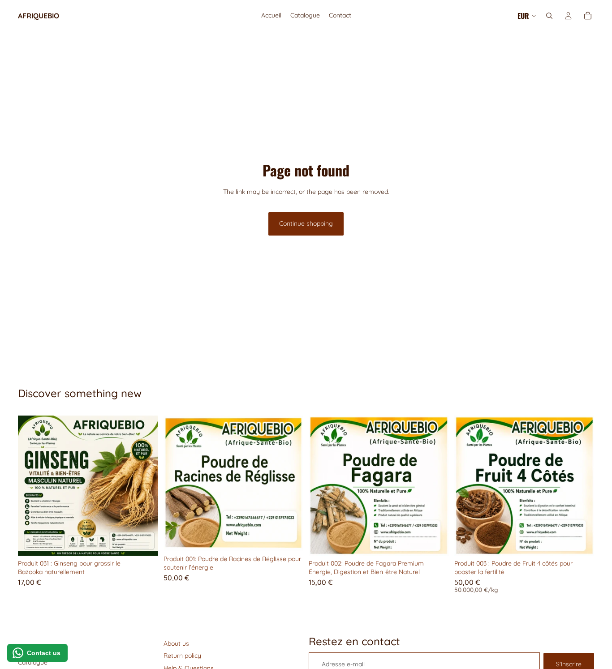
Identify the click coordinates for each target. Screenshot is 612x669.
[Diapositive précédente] (31, 485)
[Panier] (588, 16)
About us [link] (176, 643)
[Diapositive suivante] (144, 485)
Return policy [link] (182, 656)
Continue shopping (306, 223)
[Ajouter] (144, 542)
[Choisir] (580, 542)
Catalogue (32, 662)
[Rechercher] (549, 16)
